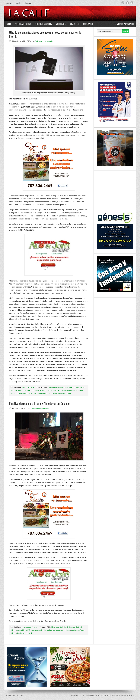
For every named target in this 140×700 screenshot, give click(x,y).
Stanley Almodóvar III (24, 633)
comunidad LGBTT (23, 630)
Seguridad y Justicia (43, 23)
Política (24, 387)
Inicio (8, 23)
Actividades (60, 23)
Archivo (18, 3)
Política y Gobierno (23, 23)
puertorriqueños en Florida (26, 393)
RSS (132, 3)
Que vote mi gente (64, 393)
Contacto (9, 3)
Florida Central (47, 390)
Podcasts (28, 3)
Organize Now (58, 390)
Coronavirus (88, 23)
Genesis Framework (110, 696)
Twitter (123, 3)
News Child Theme (93, 696)
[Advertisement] (100, 14)
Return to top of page (14, 696)
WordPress (123, 696)
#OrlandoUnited (57, 627)
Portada (31, 387)
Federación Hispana (34, 390)
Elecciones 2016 (20, 390)
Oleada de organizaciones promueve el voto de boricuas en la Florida (45, 34)
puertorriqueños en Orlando (47, 393)
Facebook (127, 3)
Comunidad (74, 23)
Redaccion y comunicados (44, 41)
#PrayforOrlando (69, 627)
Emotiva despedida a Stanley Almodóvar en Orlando (39, 403)
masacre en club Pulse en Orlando (43, 630)
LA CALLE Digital (36, 13)
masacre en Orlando (63, 630)
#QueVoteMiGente (54, 387)
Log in (131, 696)
